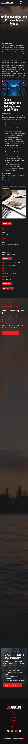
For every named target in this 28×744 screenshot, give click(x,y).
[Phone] (3, 228)
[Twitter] (4, 288)
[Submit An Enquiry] (3, 248)
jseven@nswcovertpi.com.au (10, 244)
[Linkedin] (8, 288)
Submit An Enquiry (6, 252)
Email (3, 242)
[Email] (3, 238)
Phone (3, 232)
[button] (25, 2)
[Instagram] (12, 288)
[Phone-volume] (8, 731)
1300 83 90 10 (6, 234)
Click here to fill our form (8, 254)
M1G (23, 738)
